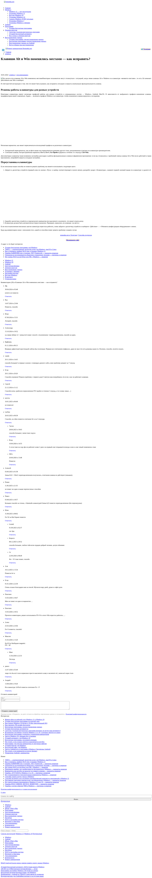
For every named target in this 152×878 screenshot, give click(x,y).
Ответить (8, 296)
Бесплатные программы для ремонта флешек (21, 740)
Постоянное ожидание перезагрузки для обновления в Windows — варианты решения (35, 780)
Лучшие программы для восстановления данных (26, 39)
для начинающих (22, 75)
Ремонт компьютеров (12, 827)
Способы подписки (85, 235)
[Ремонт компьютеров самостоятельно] (14, 2)
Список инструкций (8, 834)
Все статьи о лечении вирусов (19, 36)
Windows (8, 10)
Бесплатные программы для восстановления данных (27, 41)
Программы (9, 26)
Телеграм (146, 49)
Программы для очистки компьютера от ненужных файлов (26, 744)
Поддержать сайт (72, 240)
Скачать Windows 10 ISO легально (21, 19)
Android (7, 24)
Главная (8, 8)
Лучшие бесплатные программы (20, 28)
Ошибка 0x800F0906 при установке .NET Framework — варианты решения (31, 253)
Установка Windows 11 (17, 13)
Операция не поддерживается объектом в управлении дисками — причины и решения (35, 255)
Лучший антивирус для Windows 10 (17, 738)
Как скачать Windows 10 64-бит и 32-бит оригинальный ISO (26, 723)
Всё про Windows (11, 275)
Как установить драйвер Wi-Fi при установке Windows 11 (25, 251)
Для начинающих (11, 823)
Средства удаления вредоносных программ (24, 32)
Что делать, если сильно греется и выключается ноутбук (24, 742)
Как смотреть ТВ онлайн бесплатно (17, 725)
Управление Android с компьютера (17, 753)
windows (12, 75)
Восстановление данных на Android (21, 43)
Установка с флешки (12, 271)
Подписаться (5, 801)
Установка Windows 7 (16, 21)
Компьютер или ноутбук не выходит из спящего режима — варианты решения (32, 771)
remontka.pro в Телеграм (68, 235)
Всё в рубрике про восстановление (21, 45)
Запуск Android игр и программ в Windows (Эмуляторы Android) (27, 749)
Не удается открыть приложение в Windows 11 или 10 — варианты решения (32, 782)
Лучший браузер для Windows (15, 745)
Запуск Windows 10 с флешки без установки (20, 736)
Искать (76, 799)
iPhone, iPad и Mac (11, 808)
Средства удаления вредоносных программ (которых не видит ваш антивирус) (33, 731)
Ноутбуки (8, 818)
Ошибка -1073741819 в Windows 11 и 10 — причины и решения (27, 773)
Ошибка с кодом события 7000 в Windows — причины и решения (28, 786)
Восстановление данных (13, 37)
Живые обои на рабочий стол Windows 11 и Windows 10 (24, 719)
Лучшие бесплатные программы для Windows (21, 247)
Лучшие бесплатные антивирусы (16, 729)
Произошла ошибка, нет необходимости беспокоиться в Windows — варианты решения (36, 769)
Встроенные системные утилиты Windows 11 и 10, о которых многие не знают (32, 732)
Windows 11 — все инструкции (20, 11)
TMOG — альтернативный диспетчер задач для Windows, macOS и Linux (30, 249)
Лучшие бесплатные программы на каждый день (22, 721)
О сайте (3, 792)
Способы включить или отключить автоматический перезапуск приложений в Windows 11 (37, 778)
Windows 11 (9, 260)
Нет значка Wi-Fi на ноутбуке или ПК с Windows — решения (26, 257)
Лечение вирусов (11, 30)
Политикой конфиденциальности (76, 714)
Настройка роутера (11, 273)
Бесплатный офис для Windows (16, 747)
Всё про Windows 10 (16, 15)
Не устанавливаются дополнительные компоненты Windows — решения (30, 775)
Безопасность (9, 825)
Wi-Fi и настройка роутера (14, 819)
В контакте (9, 277)
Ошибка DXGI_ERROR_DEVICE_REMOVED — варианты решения (29, 784)
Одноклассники (10, 279)
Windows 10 (9, 262)
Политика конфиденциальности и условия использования (19, 789)
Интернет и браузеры (12, 821)
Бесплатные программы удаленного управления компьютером (27, 734)
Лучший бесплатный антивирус (20, 34)
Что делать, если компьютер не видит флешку (21, 751)
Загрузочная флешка (12, 266)
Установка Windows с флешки (19, 23)
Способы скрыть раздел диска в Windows (19, 777)
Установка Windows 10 (17, 17)
